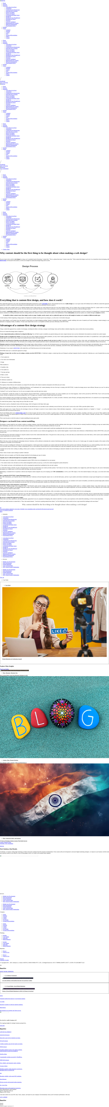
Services (5, 4)
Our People (5, 919)
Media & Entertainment (11, 24)
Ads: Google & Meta (8, 565)
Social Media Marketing (19, 986)
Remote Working (14, 760)
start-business (17, 838)
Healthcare (8, 16)
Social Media (10, 986)
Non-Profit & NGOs (11, 26)
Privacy (5, 951)
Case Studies (6, 936)
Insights (5, 27)
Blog (8, 249)
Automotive (8, 8)
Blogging (8, 673)
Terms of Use (6, 952)
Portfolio (8, 31)
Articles (5, 249)
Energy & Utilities (10, 12)
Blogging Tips (14, 673)
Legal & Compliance (11, 22)
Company (8, 30)
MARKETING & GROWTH (7, 1070)
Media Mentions (7, 939)
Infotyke (2, 846)
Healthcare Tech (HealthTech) (13, 17)
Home (4, 3)
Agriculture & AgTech (11, 7)
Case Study (8, 585)
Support (2, 958)
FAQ (7, 34)
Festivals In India (10, 838)
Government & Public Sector (13, 15)
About (4, 28)
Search (1, 1103)
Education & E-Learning (11, 11)
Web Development (7, 563)
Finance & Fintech (10, 13)
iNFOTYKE (17, 348)
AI (6, 975)
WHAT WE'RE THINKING (7, 971)
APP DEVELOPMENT (5, 1032)
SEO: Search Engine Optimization (11, 567)
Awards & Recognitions (11, 35)
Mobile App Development (9, 561)
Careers (7, 32)
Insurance (8, 20)
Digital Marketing (7, 564)
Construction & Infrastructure (13, 9)
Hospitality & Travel (10, 19)
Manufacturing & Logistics (12, 23)
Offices (7, 36)
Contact (8, 38)
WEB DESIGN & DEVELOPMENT (9, 1051)
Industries (5, 5)
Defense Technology (12, 975)
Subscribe (5, 938)
